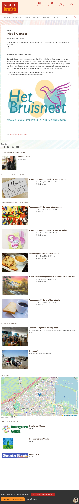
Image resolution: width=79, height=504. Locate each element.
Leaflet (65, 415)
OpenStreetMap (73, 415)
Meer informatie (31, 499)
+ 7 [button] (62, 18)
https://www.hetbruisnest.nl (18, 134)
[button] (7, 17)
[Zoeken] (75, 17)
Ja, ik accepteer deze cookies (43, 495)
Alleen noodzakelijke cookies (13, 499)
